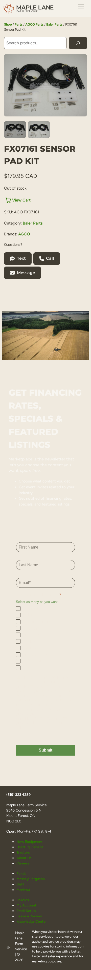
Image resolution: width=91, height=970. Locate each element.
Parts (18, 24)
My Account (26, 905)
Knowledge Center (31, 921)
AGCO (24, 234)
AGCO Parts (34, 24)
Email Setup (26, 910)
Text (21, 258)
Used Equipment (29, 847)
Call (50, 258)
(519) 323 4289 (18, 794)
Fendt (21, 873)
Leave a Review (29, 916)
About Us (24, 858)
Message (26, 272)
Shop (8, 24)
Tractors (23, 852)
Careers (22, 863)
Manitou (23, 889)
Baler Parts (54, 24)
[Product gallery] (45, 85)
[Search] (78, 43)
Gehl (20, 884)
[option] (39, 129)
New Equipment (29, 841)
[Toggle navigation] (81, 7)
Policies (22, 900)
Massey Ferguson (30, 879)
